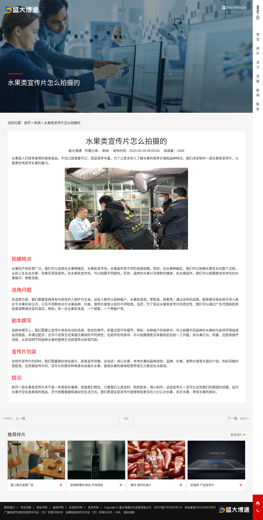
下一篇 (232, 418)
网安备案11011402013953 (200, 507)
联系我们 (9, 507)
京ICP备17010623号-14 (168, 507)
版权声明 (58, 507)
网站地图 (129, 512)
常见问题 (25, 507)
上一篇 (20, 418)
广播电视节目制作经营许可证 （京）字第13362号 (33, 512)
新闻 (37, 123)
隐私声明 (42, 507)
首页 (27, 123)
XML (118, 512)
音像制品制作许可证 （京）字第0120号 (89, 512)
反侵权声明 (75, 507)
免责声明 (93, 507)
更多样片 (236, 434)
